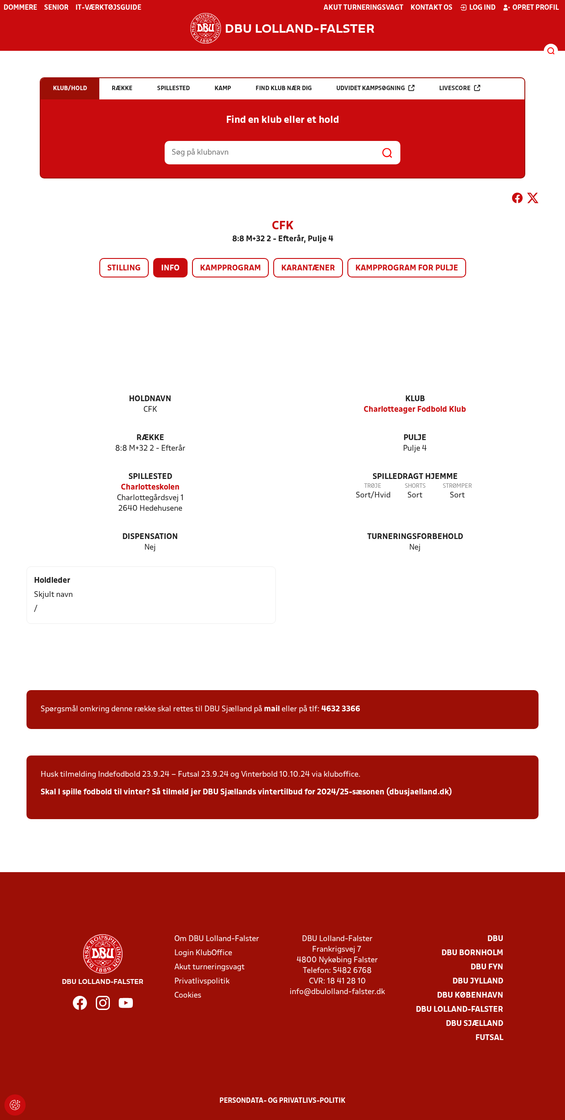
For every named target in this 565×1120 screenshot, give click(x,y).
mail (272, 709)
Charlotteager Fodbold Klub (415, 410)
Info (170, 268)
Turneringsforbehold (415, 537)
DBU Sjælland (474, 1024)
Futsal (489, 1038)
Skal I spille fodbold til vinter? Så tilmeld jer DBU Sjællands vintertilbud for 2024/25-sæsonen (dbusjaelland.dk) (246, 792)
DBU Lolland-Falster (459, 1010)
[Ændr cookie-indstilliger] (15, 1105)
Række (150, 438)
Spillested (150, 477)
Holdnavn (150, 399)
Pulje (414, 438)
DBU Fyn (487, 967)
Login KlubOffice (203, 953)
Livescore (455, 88)
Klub (415, 399)
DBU (495, 939)
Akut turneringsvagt (363, 8)
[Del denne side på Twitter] (533, 200)
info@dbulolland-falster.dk (337, 992)
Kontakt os (431, 8)
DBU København (470, 995)
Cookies (187, 995)
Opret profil (535, 8)
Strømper (457, 486)
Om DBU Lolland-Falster (216, 939)
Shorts (415, 486)
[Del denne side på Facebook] (517, 200)
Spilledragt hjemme (415, 477)
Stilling (124, 268)
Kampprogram (230, 268)
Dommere (20, 8)
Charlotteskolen (150, 487)
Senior (56, 8)
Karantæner (308, 268)
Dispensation (150, 537)
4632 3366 (340, 709)
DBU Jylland (477, 981)
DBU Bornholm (472, 953)
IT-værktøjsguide (108, 8)
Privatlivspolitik (202, 981)
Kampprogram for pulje (406, 268)
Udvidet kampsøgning (370, 88)
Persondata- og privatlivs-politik (282, 1101)
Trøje (372, 486)
